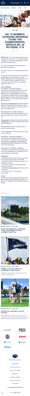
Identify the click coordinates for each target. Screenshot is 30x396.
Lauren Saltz (13, 141)
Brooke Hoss (4, 103)
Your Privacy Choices (15, 377)
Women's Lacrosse (6, 226)
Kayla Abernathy (5, 120)
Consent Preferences (15, 367)
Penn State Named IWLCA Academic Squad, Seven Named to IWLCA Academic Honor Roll (13, 230)
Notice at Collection (15, 380)
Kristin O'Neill (15, 93)
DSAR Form (15, 373)
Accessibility (15, 383)
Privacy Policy (15, 363)
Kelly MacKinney (5, 121)
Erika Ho (6, 141)
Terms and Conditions (15, 370)
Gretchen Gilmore (21, 141)
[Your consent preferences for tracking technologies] (2, 393)
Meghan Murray (14, 103)
